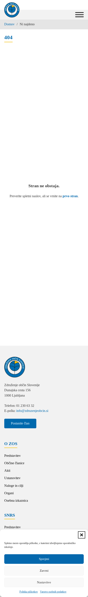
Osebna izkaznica (16, 500)
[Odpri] (79, 15)
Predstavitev (12, 455)
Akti (7, 470)
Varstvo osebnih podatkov (53, 591)
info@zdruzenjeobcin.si (32, 411)
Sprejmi (44, 559)
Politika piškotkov (28, 591)
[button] (81, 535)
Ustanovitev (12, 478)
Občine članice (14, 463)
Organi (9, 493)
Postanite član (20, 423)
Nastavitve (44, 582)
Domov (9, 24)
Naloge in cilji (13, 485)
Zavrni (44, 570)
